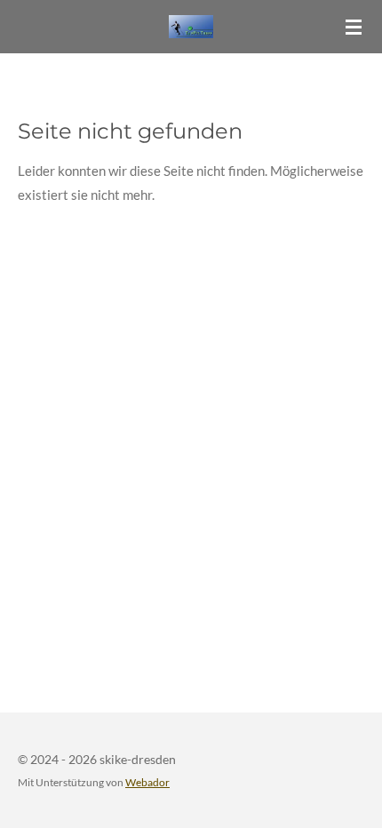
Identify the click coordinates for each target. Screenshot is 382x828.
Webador (147, 782)
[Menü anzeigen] (353, 26)
